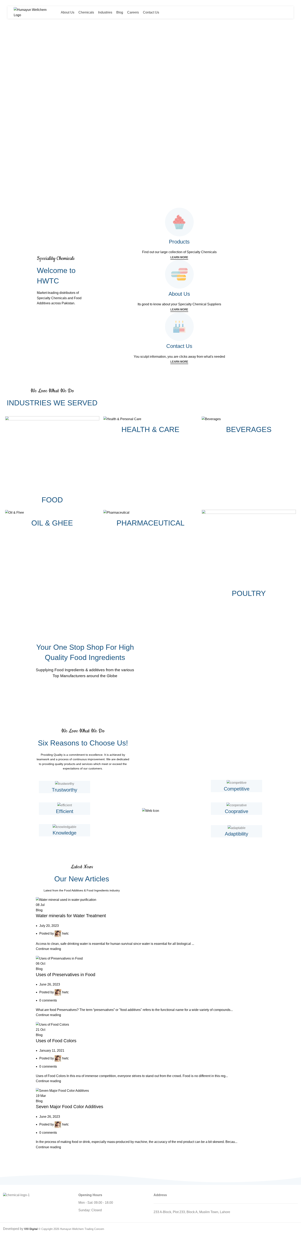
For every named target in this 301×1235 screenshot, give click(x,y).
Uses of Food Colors (56, 1040)
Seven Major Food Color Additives (69, 1106)
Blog (39, 910)
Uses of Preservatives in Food (65, 974)
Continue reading (48, 949)
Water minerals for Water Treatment (71, 915)
